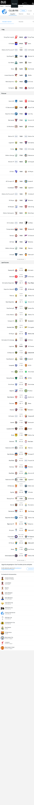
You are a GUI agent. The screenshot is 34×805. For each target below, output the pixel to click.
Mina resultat (26, 3)
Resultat (14, 4)
